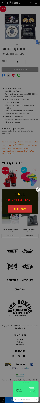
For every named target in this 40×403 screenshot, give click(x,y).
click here (20, 208)
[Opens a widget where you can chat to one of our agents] (26, 391)
